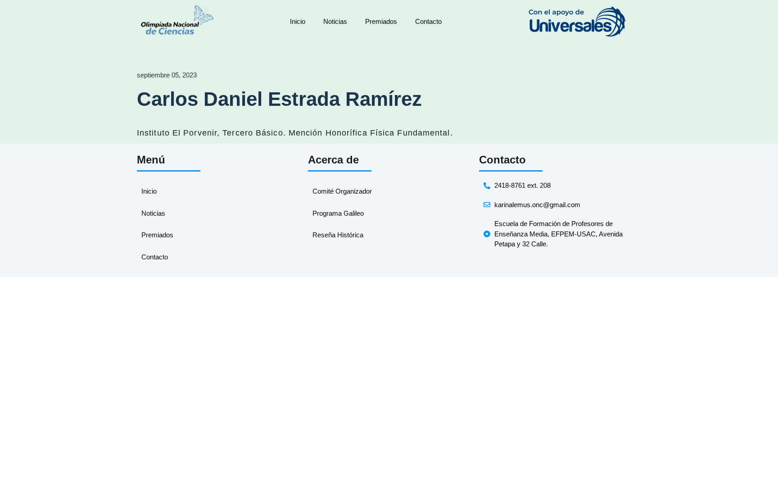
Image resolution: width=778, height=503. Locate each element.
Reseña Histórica (337, 235)
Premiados (381, 21)
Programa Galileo (338, 213)
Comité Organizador (342, 191)
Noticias (335, 21)
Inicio (297, 21)
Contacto (428, 21)
